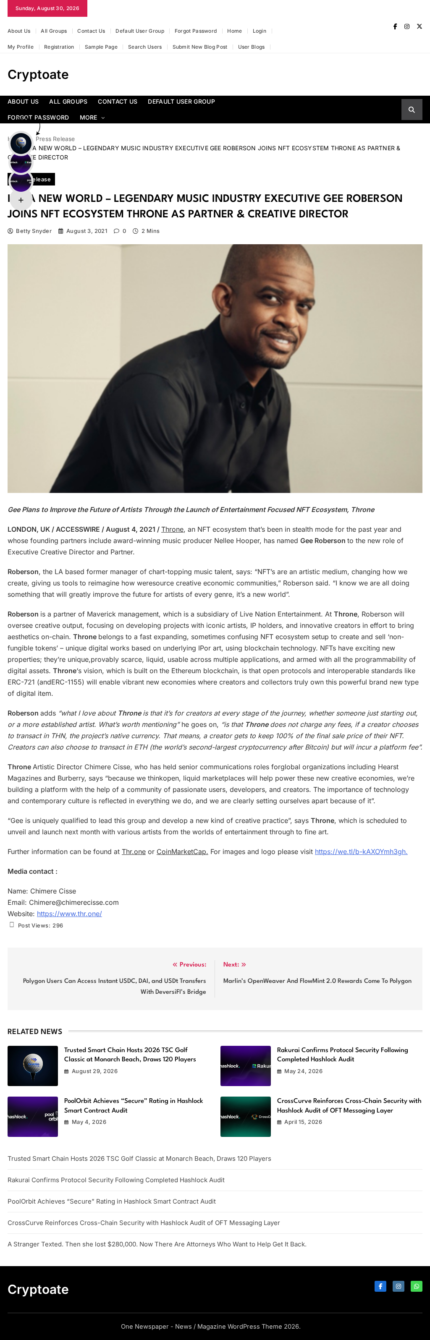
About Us (19, 31)
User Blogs (251, 47)
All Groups (54, 31)
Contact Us (91, 31)
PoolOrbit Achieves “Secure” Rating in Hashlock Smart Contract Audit (112, 1201)
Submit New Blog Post (200, 47)
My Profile (21, 47)
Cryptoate (38, 74)
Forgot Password (196, 31)
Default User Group (139, 31)
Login (260, 31)
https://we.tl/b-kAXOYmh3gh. (361, 851)
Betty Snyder (34, 230)
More (88, 117)
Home (234, 31)
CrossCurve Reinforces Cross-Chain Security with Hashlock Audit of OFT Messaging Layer (144, 1223)
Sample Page (101, 47)
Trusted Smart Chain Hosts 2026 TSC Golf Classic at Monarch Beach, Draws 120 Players (139, 1158)
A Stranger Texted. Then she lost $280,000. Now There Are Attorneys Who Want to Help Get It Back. (157, 1244)
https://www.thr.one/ (69, 913)
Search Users (145, 47)
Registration (59, 47)
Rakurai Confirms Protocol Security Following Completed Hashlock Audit (116, 1180)
